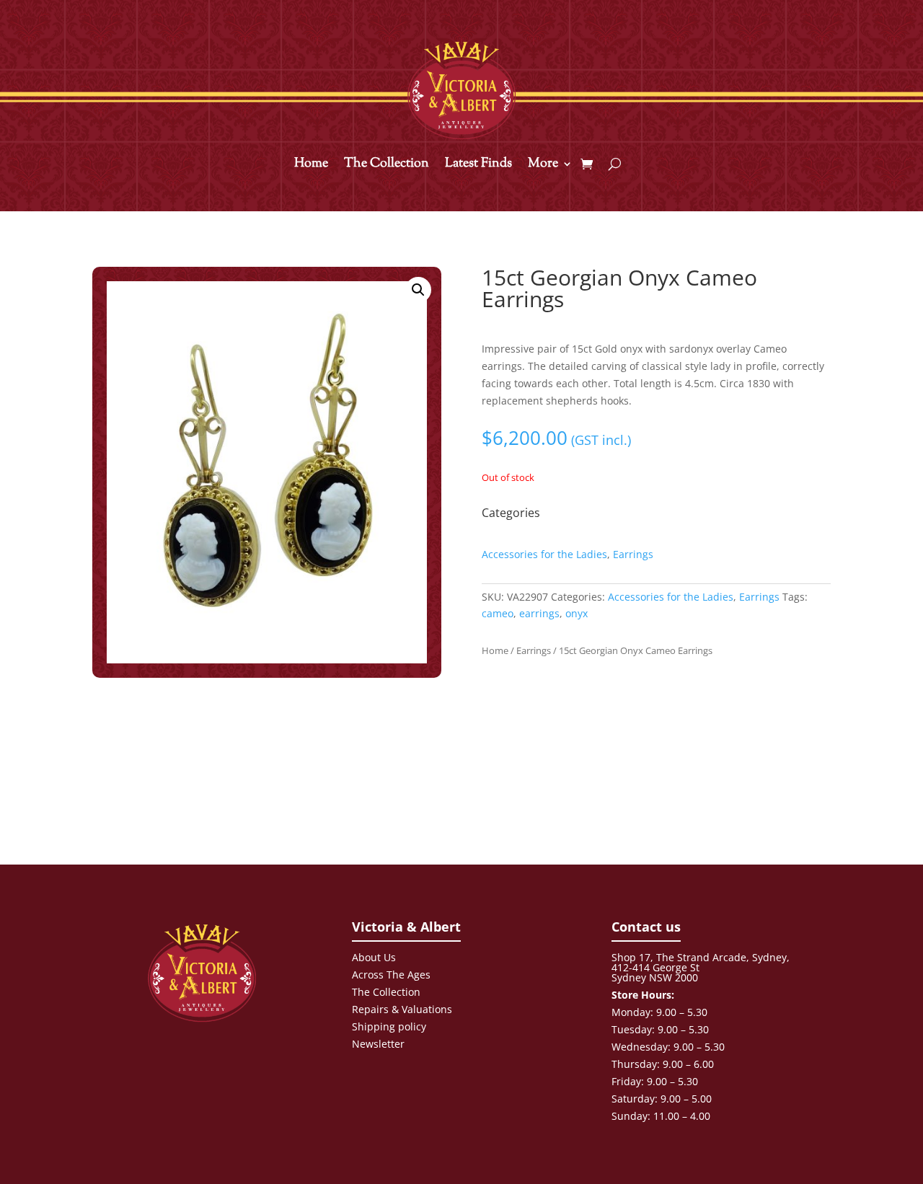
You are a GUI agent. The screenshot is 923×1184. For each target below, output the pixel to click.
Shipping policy (389, 1026)
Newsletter (378, 1044)
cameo (497, 613)
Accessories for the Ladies (544, 554)
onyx (576, 613)
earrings (539, 613)
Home (311, 166)
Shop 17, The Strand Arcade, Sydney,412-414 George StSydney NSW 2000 (700, 967)
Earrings (633, 554)
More (543, 166)
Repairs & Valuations (402, 1009)
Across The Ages (391, 974)
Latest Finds (478, 166)
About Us (374, 957)
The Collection (386, 166)
